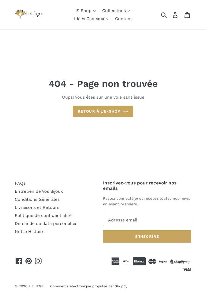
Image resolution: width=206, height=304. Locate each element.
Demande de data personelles (46, 223)
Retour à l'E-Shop (99, 111)
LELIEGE (36, 286)
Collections (114, 10)
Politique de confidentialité (43, 215)
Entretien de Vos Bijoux (39, 191)
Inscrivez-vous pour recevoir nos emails (139, 185)
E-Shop (84, 10)
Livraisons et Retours (37, 207)
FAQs (20, 183)
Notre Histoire (30, 231)
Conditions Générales (37, 199)
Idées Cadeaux (90, 18)
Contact (123, 18)
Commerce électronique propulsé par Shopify (88, 286)
